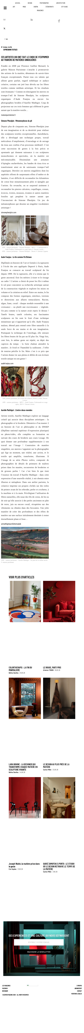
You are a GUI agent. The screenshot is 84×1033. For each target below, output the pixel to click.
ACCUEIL (17, 3)
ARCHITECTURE (60, 3)
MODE (24, 7)
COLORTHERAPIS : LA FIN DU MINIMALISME (20, 668)
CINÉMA (36, 7)
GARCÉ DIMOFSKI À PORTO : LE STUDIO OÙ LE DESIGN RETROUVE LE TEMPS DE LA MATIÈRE (59, 866)
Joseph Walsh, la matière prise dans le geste (24, 865)
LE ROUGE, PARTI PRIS (52, 667)
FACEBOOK (5, 988)
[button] (4, 20)
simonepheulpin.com (8, 212)
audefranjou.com (7, 363)
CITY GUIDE (64, 7)
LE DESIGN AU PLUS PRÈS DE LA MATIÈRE (56, 765)
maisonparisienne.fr (8, 115)
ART (14, 7)
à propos (79, 986)
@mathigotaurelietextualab (11, 523)
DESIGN (30, 3)
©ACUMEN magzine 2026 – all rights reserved (15, 995)
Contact (79, 991)
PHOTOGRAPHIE (44, 3)
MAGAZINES (40, 10)
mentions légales (76, 994)
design (5, 47)
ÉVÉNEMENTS (50, 7)
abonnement (78, 988)
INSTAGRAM (5, 991)
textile (10, 47)
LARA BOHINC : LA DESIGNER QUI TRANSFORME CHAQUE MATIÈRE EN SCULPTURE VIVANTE (23, 767)
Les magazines (6, 986)
